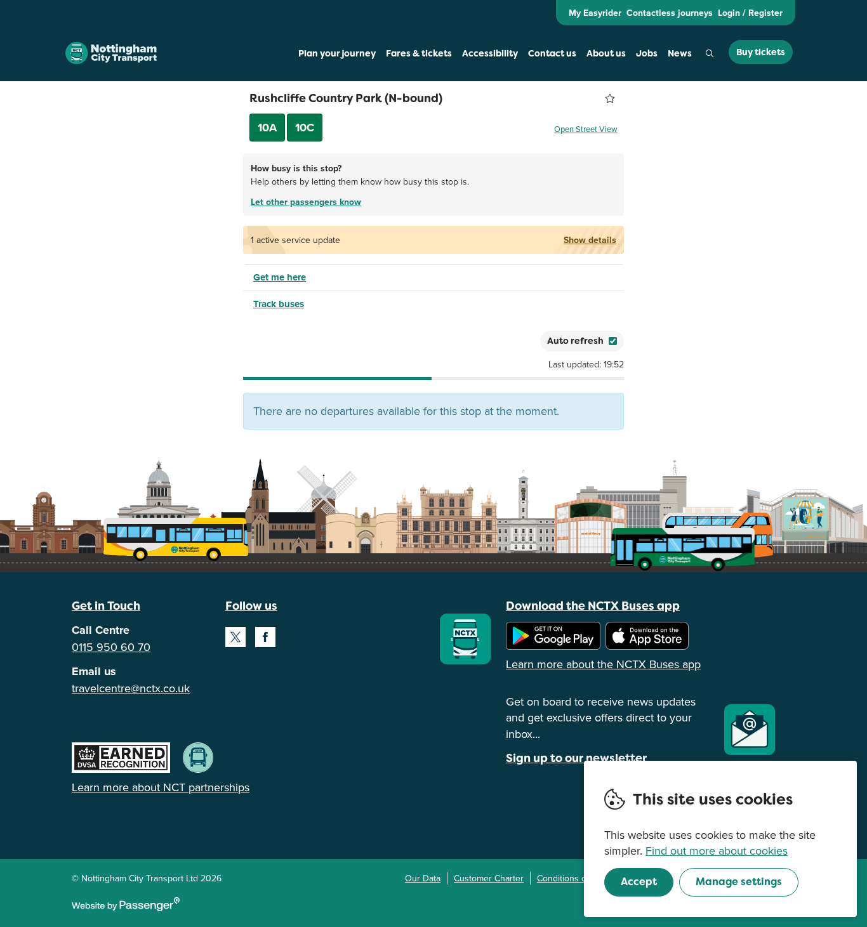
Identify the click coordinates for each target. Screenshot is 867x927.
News (680, 53)
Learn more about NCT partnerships (160, 787)
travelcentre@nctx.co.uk (131, 688)
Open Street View (586, 129)
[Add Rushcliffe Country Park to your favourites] (610, 98)
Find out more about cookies (716, 850)
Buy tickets (760, 52)
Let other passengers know (306, 201)
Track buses (278, 304)
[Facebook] (265, 637)
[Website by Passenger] (126, 908)
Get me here (279, 277)
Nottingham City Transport (111, 53)
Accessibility (490, 53)
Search (709, 53)
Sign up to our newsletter (576, 758)
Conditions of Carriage (581, 878)
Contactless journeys (669, 12)
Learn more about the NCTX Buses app (603, 664)
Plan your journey (337, 53)
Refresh (508, 340)
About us (606, 53)
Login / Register (750, 12)
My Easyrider (595, 12)
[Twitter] (235, 637)
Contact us (552, 53)
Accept (639, 881)
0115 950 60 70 (111, 647)
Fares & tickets (419, 53)
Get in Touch (106, 605)
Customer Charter (489, 878)
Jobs (647, 53)
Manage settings (739, 881)
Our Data (422, 878)
